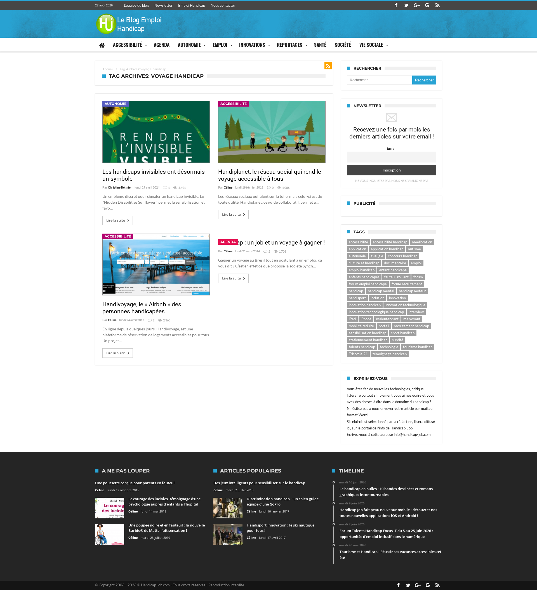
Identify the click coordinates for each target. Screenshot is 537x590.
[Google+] (416, 5)
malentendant (387, 319)
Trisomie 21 (358, 354)
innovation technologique (405, 305)
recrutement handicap (411, 326)
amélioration (422, 242)
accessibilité (358, 242)
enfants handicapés (364, 277)
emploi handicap (362, 270)
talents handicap (362, 347)
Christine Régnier (120, 187)
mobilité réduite (361, 326)
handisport (357, 298)
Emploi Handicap (191, 5)
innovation (397, 298)
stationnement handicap (368, 340)
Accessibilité (233, 104)
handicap (356, 291)
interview (416, 312)
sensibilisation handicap (367, 333)
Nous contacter (223, 5)
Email (392, 148)
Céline (228, 187)
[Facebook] (396, 5)
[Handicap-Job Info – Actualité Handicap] (128, 13)
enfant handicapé (393, 270)
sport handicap (402, 333)
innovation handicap (365, 305)
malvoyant (411, 319)
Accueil (108, 69)
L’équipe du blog (136, 5)
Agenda (228, 242)
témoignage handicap (390, 354)
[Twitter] (406, 5)
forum (418, 277)
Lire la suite (115, 220)
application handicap (387, 249)
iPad (352, 319)
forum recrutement (407, 284)
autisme (414, 249)
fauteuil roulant (396, 277)
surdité (397, 340)
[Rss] (437, 5)
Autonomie (115, 104)
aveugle (377, 256)
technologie (389, 347)
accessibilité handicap (390, 242)
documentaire (395, 263)
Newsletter (163, 5)
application (357, 249)
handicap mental (381, 291)
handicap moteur (412, 291)
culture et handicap (364, 263)
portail (384, 326)
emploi (416, 263)
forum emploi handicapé (368, 284)
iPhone (366, 319)
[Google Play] (427, 5)
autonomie (357, 256)
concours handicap (402, 256)
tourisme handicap (417, 347)
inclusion (377, 298)
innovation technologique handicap (376, 312)
